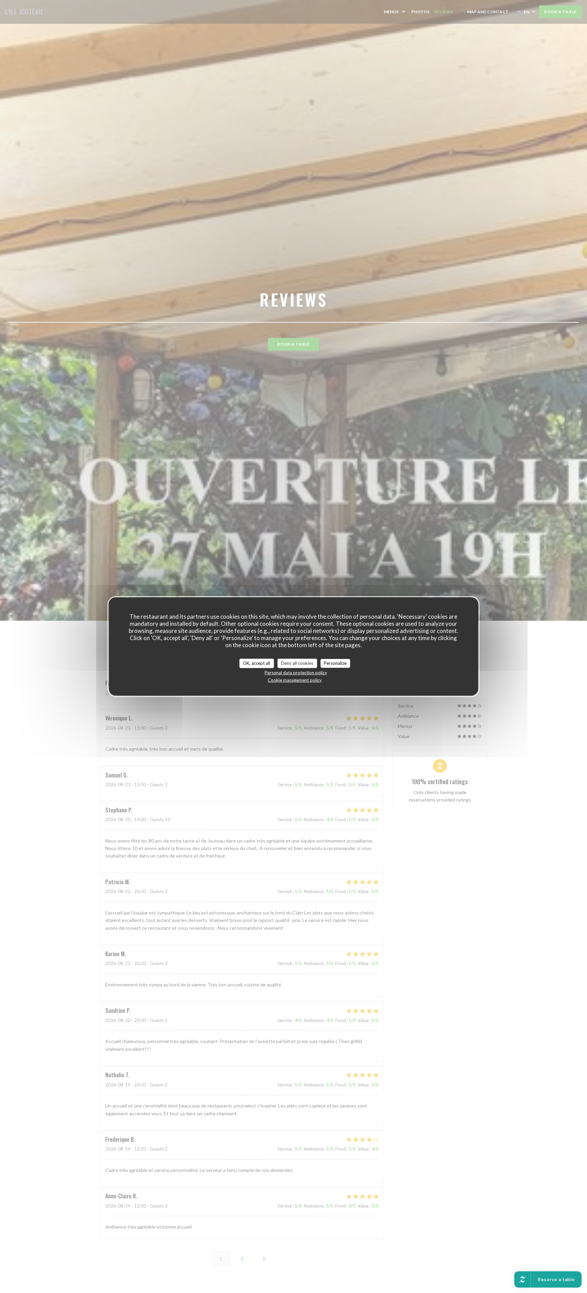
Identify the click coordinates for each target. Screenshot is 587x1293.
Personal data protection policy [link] (296, 672)
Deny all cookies (297, 663)
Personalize (335, 663)
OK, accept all (256, 663)
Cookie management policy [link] (295, 679)
